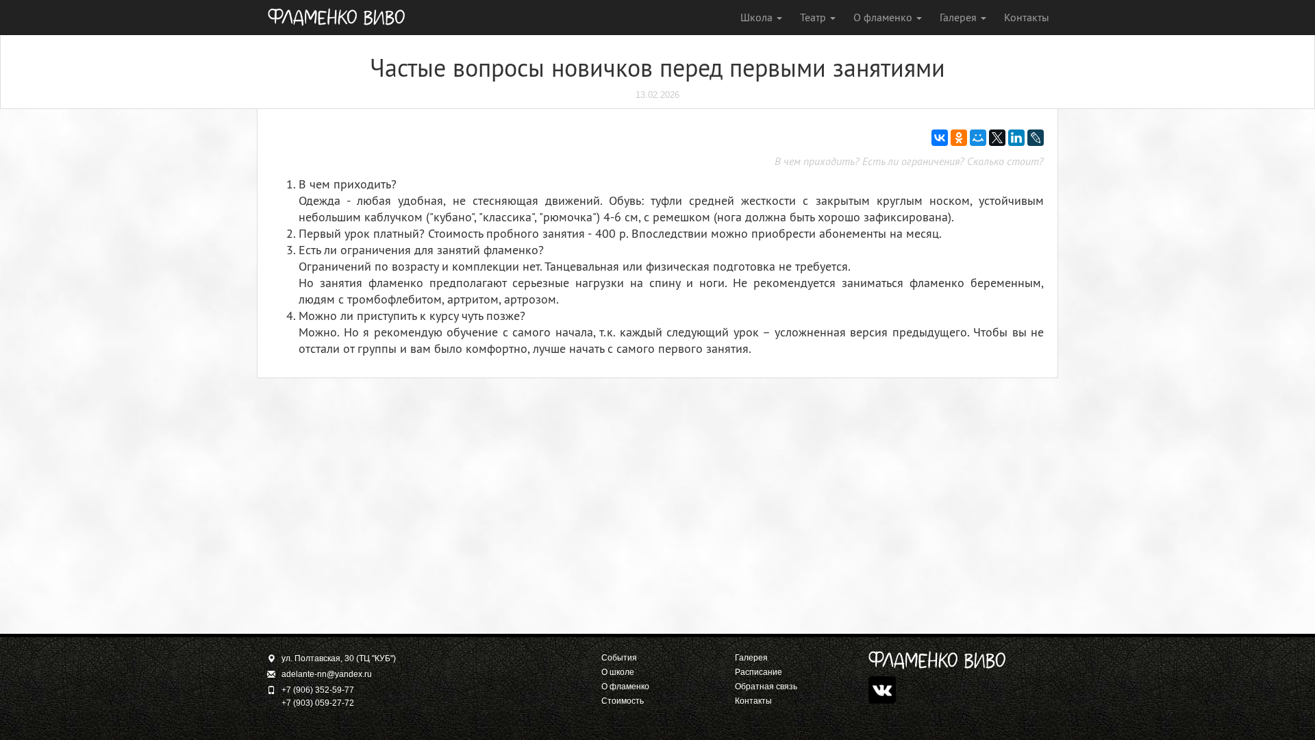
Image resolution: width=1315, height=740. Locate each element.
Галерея (959, 17)
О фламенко (884, 17)
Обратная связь (766, 686)
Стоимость (622, 701)
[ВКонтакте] (939, 138)
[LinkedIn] (1016, 138)
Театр (814, 17)
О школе (617, 672)
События (619, 658)
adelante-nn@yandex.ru (326, 674)
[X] (997, 138)
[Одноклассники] (959, 138)
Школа (757, 17)
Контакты (1026, 17)
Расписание (758, 672)
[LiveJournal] (1035, 138)
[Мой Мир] (978, 138)
